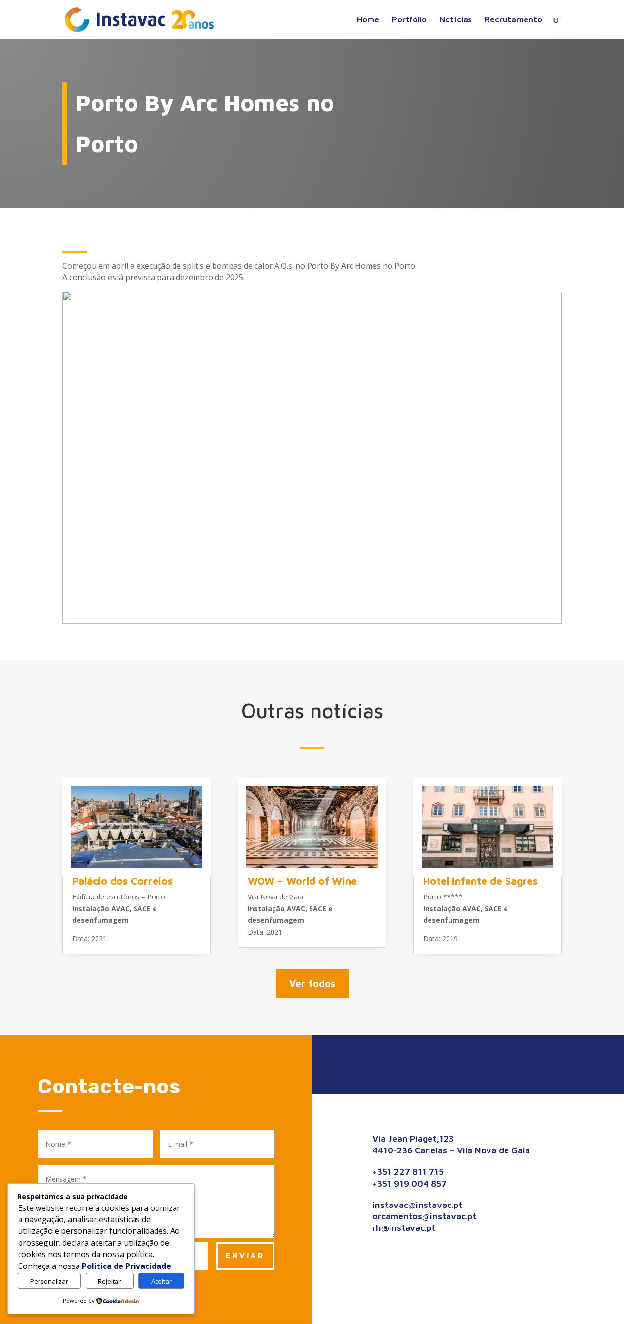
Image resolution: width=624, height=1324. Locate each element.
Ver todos (312, 983)
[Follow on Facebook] (443, 1063)
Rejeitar (109, 1281)
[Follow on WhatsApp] (492, 1063)
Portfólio (409, 20)
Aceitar (161, 1281)
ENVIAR (245, 1255)
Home (368, 20)
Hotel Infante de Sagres (480, 881)
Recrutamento (513, 20)
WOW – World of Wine (302, 881)
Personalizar (49, 1281)
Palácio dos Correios (122, 881)
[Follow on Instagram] (468, 1063)
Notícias (455, 20)
